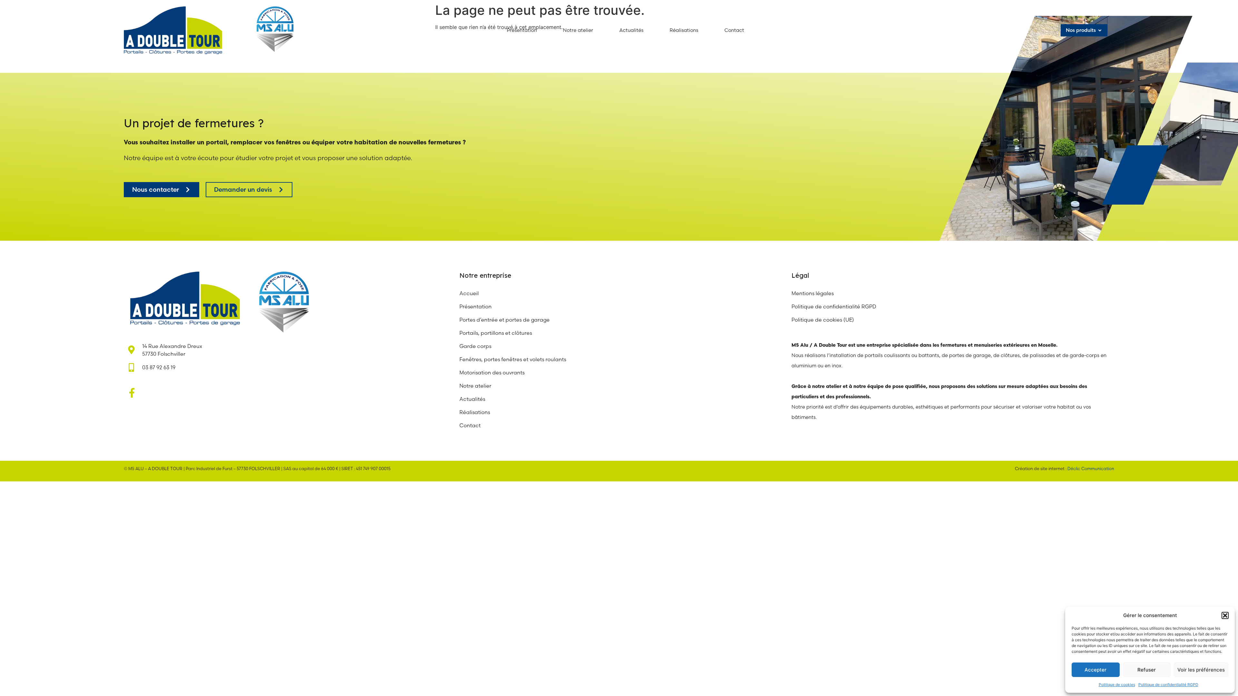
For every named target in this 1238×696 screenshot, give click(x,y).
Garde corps (475, 346)
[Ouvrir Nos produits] (1099, 30)
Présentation (475, 306)
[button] (1225, 615)
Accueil (469, 293)
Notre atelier (476, 385)
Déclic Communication (1090, 468)
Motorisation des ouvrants (492, 372)
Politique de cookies (1117, 684)
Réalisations (474, 412)
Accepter (1095, 670)
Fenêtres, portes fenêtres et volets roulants (512, 359)
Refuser (1146, 670)
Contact (470, 425)
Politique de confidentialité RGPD (1168, 684)
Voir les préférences (1201, 670)
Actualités (472, 399)
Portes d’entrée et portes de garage (504, 319)
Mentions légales (812, 293)
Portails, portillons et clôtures (495, 333)
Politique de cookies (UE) (822, 319)
